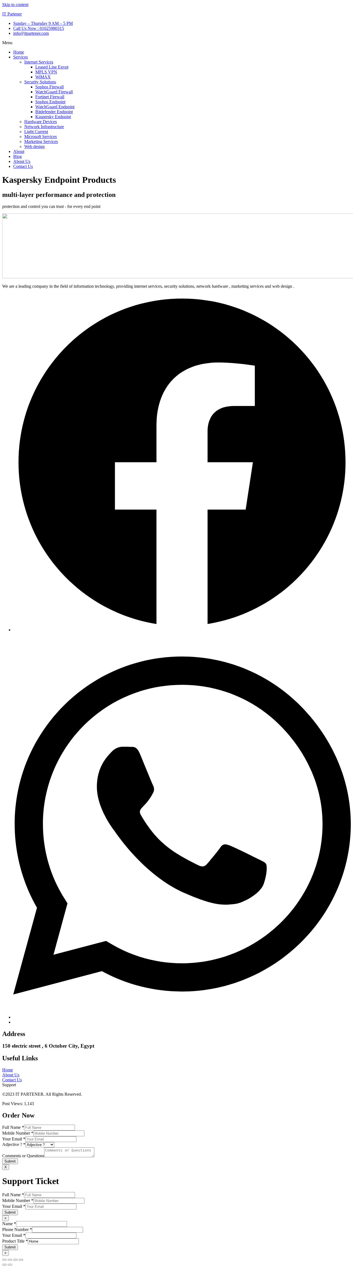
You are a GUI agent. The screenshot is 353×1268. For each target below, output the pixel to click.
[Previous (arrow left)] (4, 1265)
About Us (21, 161)
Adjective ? (13, 1144)
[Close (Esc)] (21, 1260)
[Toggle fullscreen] (10, 1260)
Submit (10, 1161)
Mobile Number (17, 1133)
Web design (34, 146)
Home (18, 52)
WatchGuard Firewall (54, 91)
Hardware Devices (40, 121)
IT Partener (12, 14)
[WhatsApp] (182, 1017)
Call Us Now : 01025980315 (38, 28)
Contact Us (23, 166)
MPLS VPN (46, 72)
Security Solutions (40, 82)
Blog (17, 156)
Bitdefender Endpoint (54, 111)
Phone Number (17, 1229)
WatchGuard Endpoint (54, 106)
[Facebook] (182, 629)
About (18, 151)
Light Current (36, 131)
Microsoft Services (40, 136)
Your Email (13, 1139)
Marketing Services (41, 141)
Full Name (13, 1127)
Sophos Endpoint (50, 101)
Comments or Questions (23, 1155)
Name (9, 1223)
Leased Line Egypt (51, 67)
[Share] (15, 1260)
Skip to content (15, 4)
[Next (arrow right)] (10, 1265)
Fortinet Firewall (49, 96)
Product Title (15, 1241)
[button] (176, 42)
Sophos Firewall (49, 86)
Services (20, 57)
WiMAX (43, 77)
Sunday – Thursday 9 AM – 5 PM (43, 23)
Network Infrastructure (44, 126)
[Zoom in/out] (4, 1260)
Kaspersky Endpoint (53, 116)
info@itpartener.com (31, 33)
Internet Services (38, 62)
